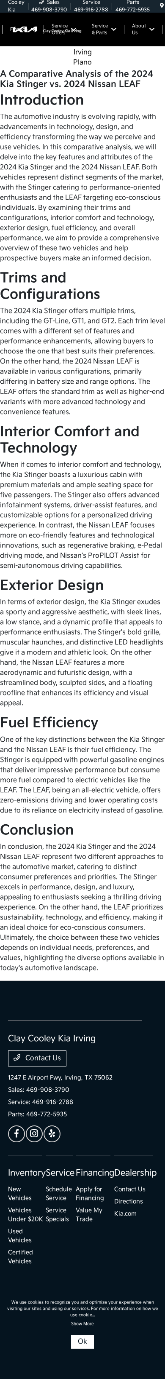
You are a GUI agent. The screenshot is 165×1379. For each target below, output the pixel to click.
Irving (83, 52)
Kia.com (125, 1213)
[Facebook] (16, 1133)
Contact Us (42, 1058)
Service (60, 1173)
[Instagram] (34, 1133)
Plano (82, 63)
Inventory (27, 1173)
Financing (95, 1173)
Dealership (135, 1173)
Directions (128, 1201)
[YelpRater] (52, 1133)
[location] (162, 6)
